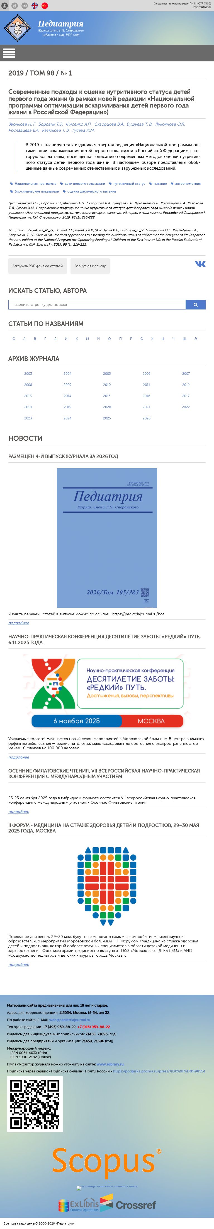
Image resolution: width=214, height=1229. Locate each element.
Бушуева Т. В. (139, 124)
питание (160, 184)
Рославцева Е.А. (23, 130)
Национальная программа (35, 184)
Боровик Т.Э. (50, 124)
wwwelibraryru (110, 1064)
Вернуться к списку (90, 266)
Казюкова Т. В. (55, 130)
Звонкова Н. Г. (21, 124)
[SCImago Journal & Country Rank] (107, 1186)
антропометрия (188, 184)
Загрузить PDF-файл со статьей (38, 266)
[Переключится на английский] (34, 5)
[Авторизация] (14, 5)
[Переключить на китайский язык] (44, 5)
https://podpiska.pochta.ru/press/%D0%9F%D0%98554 (159, 1071)
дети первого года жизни (85, 184)
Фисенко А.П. (78, 124)
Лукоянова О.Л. (170, 124)
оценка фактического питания (91, 191)
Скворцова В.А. (109, 124)
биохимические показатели (37, 191)
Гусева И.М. (83, 130)
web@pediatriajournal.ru (69, 1020)
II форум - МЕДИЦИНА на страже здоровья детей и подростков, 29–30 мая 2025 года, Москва (103, 828)
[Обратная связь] (24, 5)
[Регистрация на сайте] (4, 5)
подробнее (18, 623)
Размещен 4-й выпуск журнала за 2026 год (63, 456)
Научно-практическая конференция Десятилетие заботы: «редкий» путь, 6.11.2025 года (104, 639)
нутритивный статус (129, 184)
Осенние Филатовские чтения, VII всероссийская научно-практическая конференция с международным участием (104, 773)
